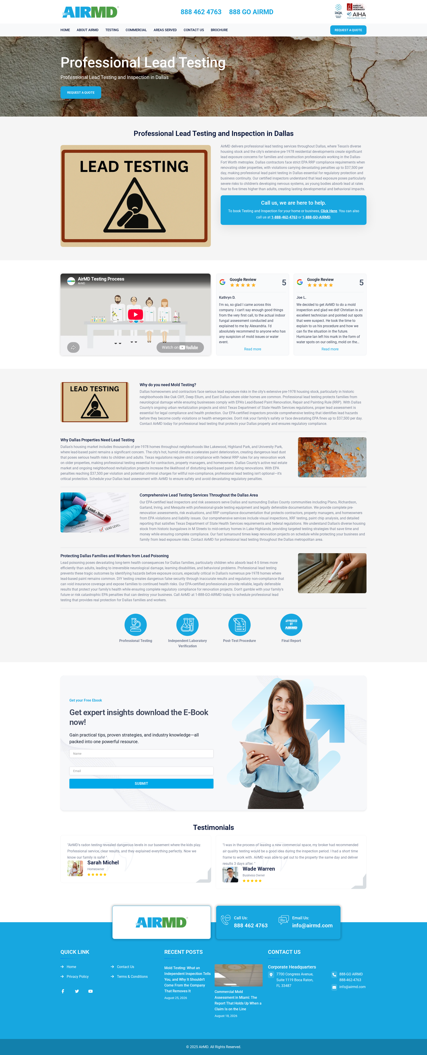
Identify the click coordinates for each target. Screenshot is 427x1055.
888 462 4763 (201, 12)
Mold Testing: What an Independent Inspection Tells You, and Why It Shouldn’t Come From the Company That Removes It (187, 979)
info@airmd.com (312, 925)
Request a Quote (81, 92)
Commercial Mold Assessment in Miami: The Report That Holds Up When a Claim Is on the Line (238, 1000)
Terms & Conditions (132, 976)
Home (71, 967)
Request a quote (348, 30)
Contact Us (125, 967)
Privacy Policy (77, 976)
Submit (141, 783)
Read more (252, 349)
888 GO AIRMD (251, 12)
